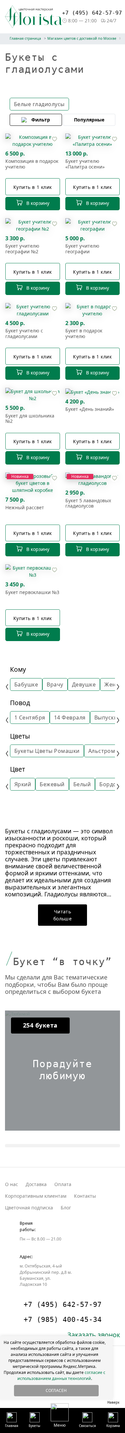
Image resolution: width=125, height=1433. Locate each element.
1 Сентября (29, 717)
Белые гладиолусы (39, 104)
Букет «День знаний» (89, 409)
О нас (11, 1184)
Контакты (85, 1196)
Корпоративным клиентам (35, 1196)
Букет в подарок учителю (83, 333)
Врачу (55, 684)
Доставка (36, 1184)
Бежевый (52, 784)
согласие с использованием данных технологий (61, 1375)
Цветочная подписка (29, 1207)
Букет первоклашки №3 (32, 592)
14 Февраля (70, 717)
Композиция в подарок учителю (31, 164)
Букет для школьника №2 (29, 418)
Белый (82, 784)
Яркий (22, 784)
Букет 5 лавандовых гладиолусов (88, 503)
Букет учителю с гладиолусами (24, 333)
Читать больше (62, 915)
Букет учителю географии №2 (22, 249)
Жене (111, 684)
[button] (60, 1415)
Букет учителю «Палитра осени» (85, 164)
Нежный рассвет (24, 508)
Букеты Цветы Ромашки (47, 751)
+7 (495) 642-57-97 (92, 13)
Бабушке (26, 684)
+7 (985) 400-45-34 (63, 1320)
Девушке (84, 684)
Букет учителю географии (82, 249)
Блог (66, 1207)
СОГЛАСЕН (56, 1390)
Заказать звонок (93, 1334)
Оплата (62, 1184)
